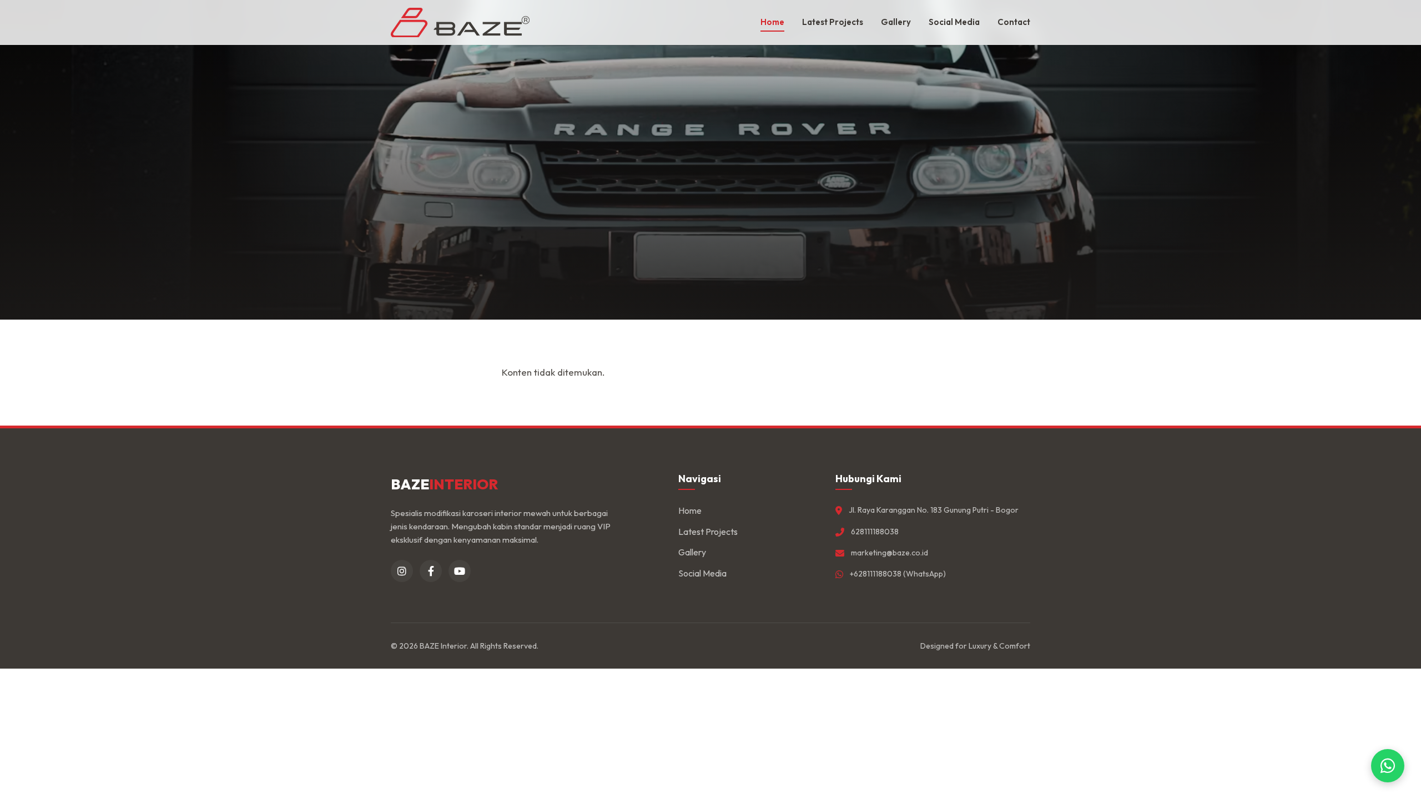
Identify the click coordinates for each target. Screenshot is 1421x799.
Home (772, 22)
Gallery (896, 22)
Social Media (954, 22)
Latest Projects (832, 22)
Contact (1013, 22)
